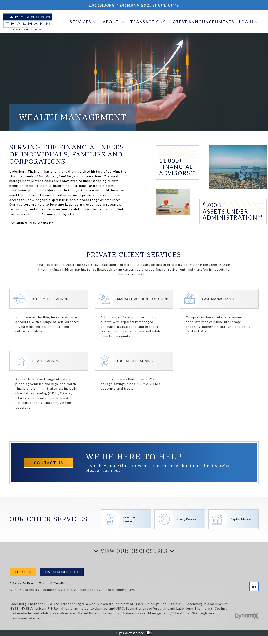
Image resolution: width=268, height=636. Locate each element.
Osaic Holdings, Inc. (150, 604)
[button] (84, 22)
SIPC (120, 608)
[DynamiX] (247, 615)
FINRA (53, 608)
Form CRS (23, 572)
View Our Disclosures (134, 551)
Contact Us (48, 462)
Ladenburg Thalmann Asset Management (136, 613)
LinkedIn (254, 586)
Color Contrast (149, 633)
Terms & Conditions (55, 583)
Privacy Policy (21, 583)
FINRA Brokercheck (61, 572)
